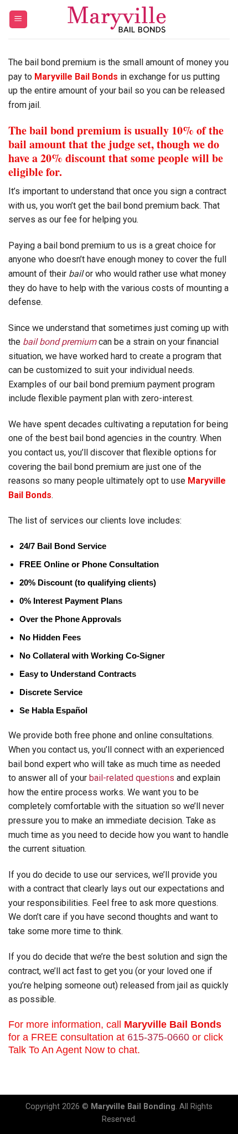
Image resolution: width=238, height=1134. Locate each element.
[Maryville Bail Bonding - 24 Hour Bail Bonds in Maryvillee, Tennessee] (119, 19)
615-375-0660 (158, 1037)
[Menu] (18, 20)
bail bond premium (59, 341)
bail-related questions (131, 778)
